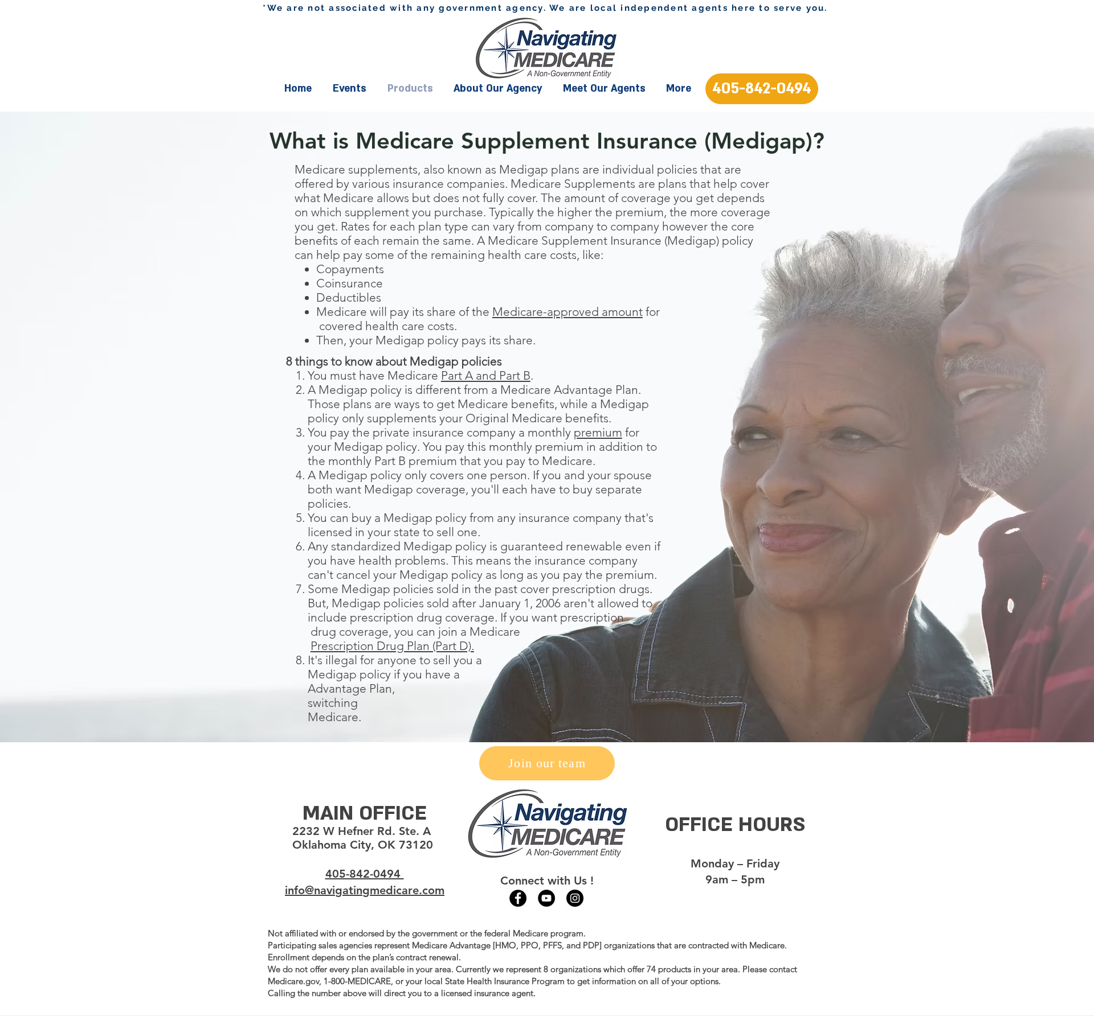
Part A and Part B (485, 375)
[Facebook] (517, 898)
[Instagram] (574, 898)
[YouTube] (546, 898)
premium (598, 432)
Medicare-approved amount (567, 312)
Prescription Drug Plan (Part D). (392, 646)
